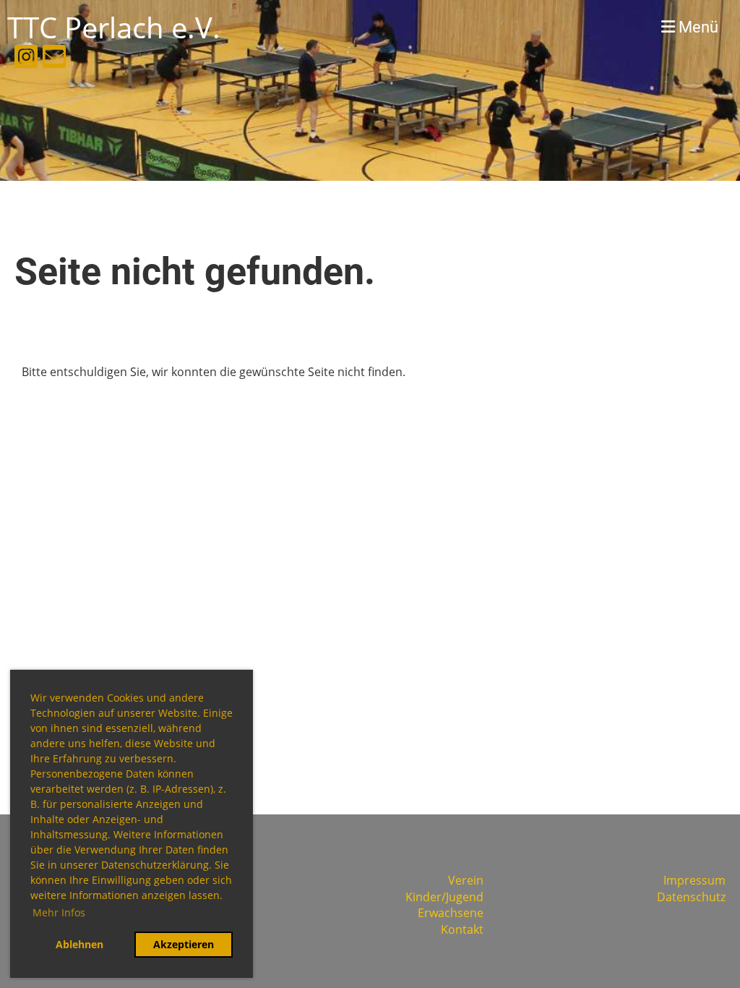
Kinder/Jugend (444, 897)
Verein (465, 880)
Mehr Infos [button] (59, 912)
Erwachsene (450, 913)
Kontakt (462, 929)
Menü (696, 27)
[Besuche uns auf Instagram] (26, 58)
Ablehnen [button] (79, 944)
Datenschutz (691, 897)
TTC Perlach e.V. (113, 27)
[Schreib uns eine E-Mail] (54, 58)
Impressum (694, 880)
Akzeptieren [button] (183, 944)
